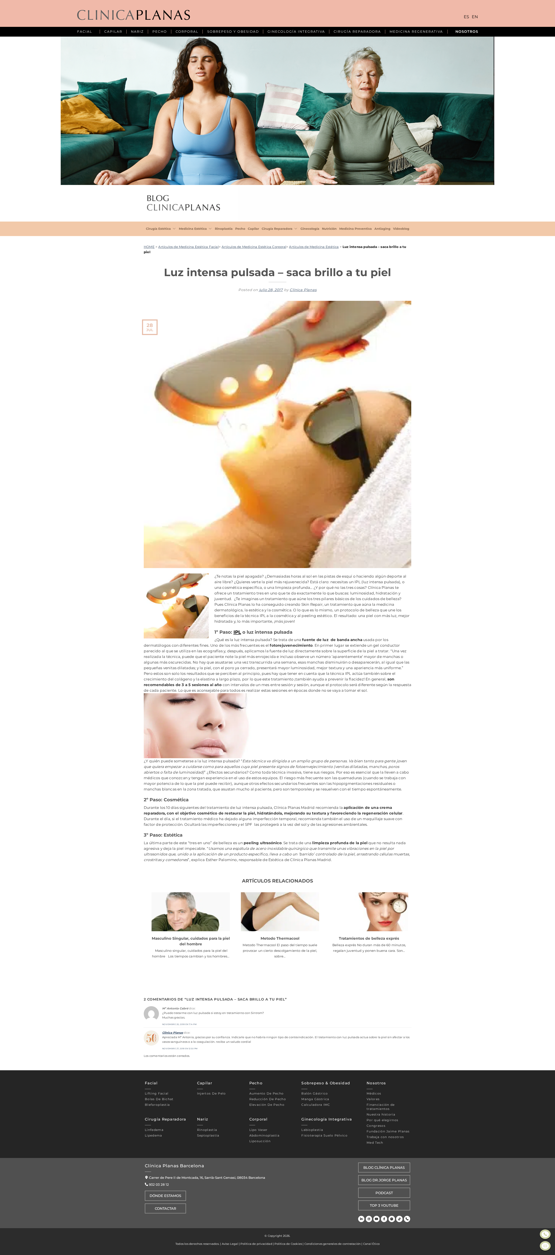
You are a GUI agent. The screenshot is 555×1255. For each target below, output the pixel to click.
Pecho (240, 229)
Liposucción (260, 1141)
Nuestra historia (381, 1114)
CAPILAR (113, 31)
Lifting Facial (156, 1093)
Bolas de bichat (159, 1099)
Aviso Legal (230, 1243)
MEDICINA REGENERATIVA (416, 31)
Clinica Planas (172, 1032)
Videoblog (401, 229)
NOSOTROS (466, 31)
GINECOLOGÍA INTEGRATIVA (296, 31)
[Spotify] (391, 1219)
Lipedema (153, 1135)
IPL (237, 632)
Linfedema (154, 1130)
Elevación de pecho (266, 1104)
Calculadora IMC (315, 1104)
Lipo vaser (258, 1130)
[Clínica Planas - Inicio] (133, 15)
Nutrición (329, 229)
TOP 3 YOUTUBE (384, 1205)
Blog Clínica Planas (384, 1167)
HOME (149, 247)
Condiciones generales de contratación (332, 1243)
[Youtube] (376, 1219)
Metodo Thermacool (280, 938)
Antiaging (382, 229)
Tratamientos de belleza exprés (369, 938)
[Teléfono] (407, 1219)
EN (475, 17)
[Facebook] (384, 1219)
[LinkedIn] (361, 1219)
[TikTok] (399, 1219)
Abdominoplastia (264, 1135)
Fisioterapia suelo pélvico (324, 1135)
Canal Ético (371, 1243)
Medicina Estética (193, 229)
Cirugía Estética (158, 229)
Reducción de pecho (267, 1099)
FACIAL (84, 31)
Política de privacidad (256, 1243)
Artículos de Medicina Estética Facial (188, 247)
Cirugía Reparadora (277, 229)
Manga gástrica (315, 1099)
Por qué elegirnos (382, 1120)
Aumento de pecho (266, 1093)
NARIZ (137, 31)
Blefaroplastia (157, 1104)
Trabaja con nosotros (385, 1137)
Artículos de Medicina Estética (314, 247)
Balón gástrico (314, 1093)
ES (466, 17)
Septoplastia (208, 1135)
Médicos (374, 1093)
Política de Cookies (288, 1243)
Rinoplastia (224, 229)
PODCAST (384, 1193)
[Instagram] (369, 1219)
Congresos (376, 1125)
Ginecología (309, 229)
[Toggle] (174, 228)
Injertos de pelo (211, 1093)
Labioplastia (312, 1130)
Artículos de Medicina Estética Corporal (254, 247)
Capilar (253, 229)
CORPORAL (187, 31)
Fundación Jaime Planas (388, 1131)
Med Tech (375, 1142)
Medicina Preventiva (355, 229)
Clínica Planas (303, 290)
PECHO (159, 31)
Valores (373, 1099)
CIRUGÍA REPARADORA (357, 31)
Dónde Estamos (165, 1195)
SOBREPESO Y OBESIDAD (233, 31)
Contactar (165, 1208)
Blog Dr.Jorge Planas (384, 1180)
